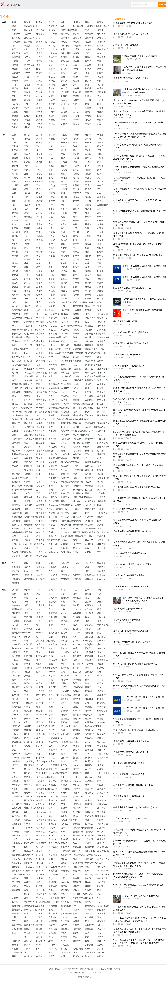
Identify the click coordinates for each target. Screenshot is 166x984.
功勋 (75, 474)
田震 (87, 185)
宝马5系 (64, 839)
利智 (63, 201)
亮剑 (51, 532)
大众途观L (102, 746)
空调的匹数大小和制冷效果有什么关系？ (132, 343)
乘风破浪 (40, 318)
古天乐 (15, 283)
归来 (87, 458)
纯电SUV (65, 679)
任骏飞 (88, 81)
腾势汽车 (89, 648)
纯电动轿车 (102, 711)
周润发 (100, 267)
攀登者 (88, 310)
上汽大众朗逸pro (19, 874)
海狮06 (76, 793)
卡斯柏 (27, 170)
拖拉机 (64, 937)
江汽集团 (89, 633)
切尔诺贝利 (54, 501)
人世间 (27, 474)
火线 (14, 501)
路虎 (99, 609)
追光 (14, 851)
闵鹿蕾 (100, 88)
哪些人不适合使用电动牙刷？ (126, 321)
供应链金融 (90, 575)
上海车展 (28, 941)
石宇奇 (100, 108)
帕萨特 (76, 722)
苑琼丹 (88, 279)
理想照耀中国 (30, 525)
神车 (14, 718)
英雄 (63, 489)
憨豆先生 (28, 497)
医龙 (75, 513)
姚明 (63, 77)
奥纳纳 (76, 53)
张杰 (26, 236)
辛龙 (26, 166)
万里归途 (65, 330)
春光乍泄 (65, 454)
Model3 (39, 633)
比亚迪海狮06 (55, 773)
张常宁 (27, 108)
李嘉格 (39, 162)
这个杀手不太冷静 (32, 330)
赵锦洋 (27, 84)
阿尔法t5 (101, 703)
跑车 (87, 683)
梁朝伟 (15, 271)
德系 (87, 933)
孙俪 (51, 220)
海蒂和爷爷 (41, 439)
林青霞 (88, 287)
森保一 (100, 53)
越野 (99, 925)
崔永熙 (52, 69)
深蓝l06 (64, 699)
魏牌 (26, 601)
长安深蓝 (77, 672)
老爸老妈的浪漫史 (81, 497)
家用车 (88, 937)
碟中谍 (64, 400)
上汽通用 (89, 672)
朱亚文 (64, 135)
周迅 (87, 220)
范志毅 (100, 61)
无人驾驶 (16, 882)
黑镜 (87, 493)
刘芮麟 (76, 135)
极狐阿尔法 (41, 800)
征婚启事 (89, 470)
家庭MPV (28, 870)
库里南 (100, 765)
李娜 (38, 104)
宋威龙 (15, 142)
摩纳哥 (100, 30)
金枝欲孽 (89, 544)
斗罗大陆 (53, 482)
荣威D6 (76, 839)
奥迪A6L (40, 765)
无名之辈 (53, 322)
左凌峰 (39, 197)
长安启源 (77, 629)
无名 (63, 341)
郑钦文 (52, 104)
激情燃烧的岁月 (104, 532)
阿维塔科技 (17, 609)
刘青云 (27, 283)
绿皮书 (27, 443)
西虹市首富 (90, 306)
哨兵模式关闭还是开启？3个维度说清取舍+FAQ (135, 664)
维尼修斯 (77, 45)
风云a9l (15, 715)
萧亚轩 (52, 298)
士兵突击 (65, 532)
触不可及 (101, 411)
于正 (99, 150)
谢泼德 (88, 65)
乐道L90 (89, 730)
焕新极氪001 (91, 863)
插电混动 (89, 898)
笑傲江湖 (40, 528)
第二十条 (65, 333)
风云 (51, 691)
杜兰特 (64, 65)
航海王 (15, 404)
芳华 (99, 306)
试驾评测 (53, 921)
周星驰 (39, 271)
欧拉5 (75, 707)
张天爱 (52, 236)
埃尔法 (15, 711)
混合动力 (89, 902)
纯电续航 (65, 882)
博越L (39, 754)
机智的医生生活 (19, 505)
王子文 (100, 232)
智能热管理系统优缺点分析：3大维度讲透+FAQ (135, 509)
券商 (51, 571)
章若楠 (64, 166)
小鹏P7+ (77, 820)
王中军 (39, 216)
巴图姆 (100, 73)
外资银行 (40, 579)
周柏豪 (27, 287)
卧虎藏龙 (40, 454)
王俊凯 (15, 154)
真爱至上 (101, 439)
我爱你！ (53, 345)
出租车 (100, 769)
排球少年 (65, 404)
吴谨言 (27, 205)
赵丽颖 (76, 220)
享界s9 (27, 691)
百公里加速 (54, 902)
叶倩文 (100, 271)
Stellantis (28, 648)
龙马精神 (77, 349)
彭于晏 (39, 294)
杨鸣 (38, 77)
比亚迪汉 (16, 832)
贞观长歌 (28, 556)
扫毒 (87, 322)
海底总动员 (102, 380)
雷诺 (75, 625)
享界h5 (15, 703)
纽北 (87, 921)
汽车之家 (101, 913)
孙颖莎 (64, 96)
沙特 (26, 952)
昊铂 (63, 672)
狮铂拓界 (101, 734)
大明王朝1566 (30, 544)
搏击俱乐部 (78, 415)
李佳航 (15, 244)
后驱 (26, 898)
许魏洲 (64, 248)
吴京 (26, 209)
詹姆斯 (39, 65)
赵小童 (15, 213)
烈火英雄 (65, 310)
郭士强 (64, 88)
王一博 (100, 142)
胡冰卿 (39, 255)
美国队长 (101, 376)
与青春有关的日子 (20, 552)
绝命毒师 (40, 486)
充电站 (15, 945)
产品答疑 (117, 969)
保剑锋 (64, 139)
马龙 (99, 96)
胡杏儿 (27, 279)
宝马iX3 (101, 796)
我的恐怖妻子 (42, 513)
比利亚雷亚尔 (91, 26)
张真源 (15, 158)
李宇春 (15, 220)
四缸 (26, 847)
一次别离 (53, 447)
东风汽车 (89, 625)
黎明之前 (101, 544)
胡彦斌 (27, 162)
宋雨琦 (76, 154)
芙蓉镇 (15, 466)
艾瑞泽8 (101, 812)
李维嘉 (88, 158)
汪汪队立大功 (18, 365)
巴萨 (38, 26)
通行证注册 (109, 969)
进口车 (15, 765)
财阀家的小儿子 (43, 509)
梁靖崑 (52, 96)
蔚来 (75, 594)
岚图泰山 (65, 683)
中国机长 (77, 310)
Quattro (15, 898)
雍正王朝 (65, 517)
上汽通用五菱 (42, 668)
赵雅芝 (64, 275)
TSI (99, 902)
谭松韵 (88, 174)
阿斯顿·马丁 (41, 656)
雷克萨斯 (53, 613)
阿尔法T (101, 699)
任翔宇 (52, 112)
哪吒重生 (89, 326)
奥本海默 (89, 396)
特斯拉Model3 (18, 855)
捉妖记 (27, 306)
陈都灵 (52, 166)
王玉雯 (64, 185)
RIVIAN (76, 644)
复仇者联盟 (41, 372)
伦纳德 (88, 69)
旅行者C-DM (91, 726)
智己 (38, 625)
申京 (63, 73)
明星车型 (101, 839)
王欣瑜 (100, 100)
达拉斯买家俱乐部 (81, 447)
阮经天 (15, 294)
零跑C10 (77, 781)
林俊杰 (76, 201)
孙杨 (14, 123)
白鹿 (99, 162)
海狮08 (64, 808)
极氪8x (64, 863)
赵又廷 (27, 294)
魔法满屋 (101, 361)
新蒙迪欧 (28, 730)
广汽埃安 (65, 629)
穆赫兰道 (89, 450)
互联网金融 (29, 579)
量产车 (52, 941)
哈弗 (63, 609)
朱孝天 (88, 291)
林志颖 (52, 287)
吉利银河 (77, 613)
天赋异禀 (101, 501)
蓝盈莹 (27, 185)
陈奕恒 (88, 197)
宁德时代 (40, 933)
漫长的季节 (54, 478)
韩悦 (26, 112)
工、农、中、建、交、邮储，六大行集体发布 (143, 697)
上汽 (99, 629)
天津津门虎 (41, 42)
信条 (99, 365)
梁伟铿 (88, 108)
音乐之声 (77, 423)
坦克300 (16, 699)
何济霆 (39, 112)
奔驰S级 (101, 640)
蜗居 (38, 536)
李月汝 (64, 81)
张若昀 (39, 158)
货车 (38, 707)
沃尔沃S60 (78, 796)
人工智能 (53, 431)
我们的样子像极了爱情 (22, 357)
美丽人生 (28, 408)
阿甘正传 (101, 404)
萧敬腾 (76, 209)
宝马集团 (16, 621)
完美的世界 (90, 439)
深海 (75, 341)
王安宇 (39, 135)
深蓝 (14, 617)
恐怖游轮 (101, 450)
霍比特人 (28, 384)
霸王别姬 (89, 404)
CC (25, 816)
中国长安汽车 (103, 625)
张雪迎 (76, 236)
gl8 (37, 948)
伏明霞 (52, 116)
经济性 (100, 945)
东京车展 (65, 921)
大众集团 (89, 945)
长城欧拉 (40, 609)
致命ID (88, 443)
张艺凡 (76, 170)
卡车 (14, 937)
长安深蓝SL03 (67, 851)
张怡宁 (52, 100)
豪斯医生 (28, 489)
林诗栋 (39, 96)
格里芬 (15, 77)
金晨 (14, 193)
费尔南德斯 (102, 49)
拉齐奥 (76, 34)
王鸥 (14, 267)
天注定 (88, 454)
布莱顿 (100, 22)
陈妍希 (88, 135)
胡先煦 (52, 185)
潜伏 (99, 521)
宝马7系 (52, 781)
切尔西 (52, 22)
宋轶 (51, 263)
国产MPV (28, 855)
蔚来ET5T (53, 777)
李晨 (14, 216)
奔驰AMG (101, 672)
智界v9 (88, 718)
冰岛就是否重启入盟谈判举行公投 (128, 774)
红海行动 (101, 302)
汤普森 (52, 73)
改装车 (76, 917)
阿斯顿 (64, 660)
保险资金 (40, 567)
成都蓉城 (101, 38)
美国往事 (101, 431)
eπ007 (27, 750)
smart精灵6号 (79, 863)
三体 (26, 478)
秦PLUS (77, 851)
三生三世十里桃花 (44, 540)
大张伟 (27, 224)
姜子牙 (52, 306)
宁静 (63, 154)
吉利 (38, 590)
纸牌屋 (52, 486)
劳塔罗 (100, 45)
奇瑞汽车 (28, 617)
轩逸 (99, 730)
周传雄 (76, 298)
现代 (87, 617)
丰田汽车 (77, 633)
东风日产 (53, 598)
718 (38, 750)
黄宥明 (100, 240)
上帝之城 (16, 443)
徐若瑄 (88, 294)
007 (50, 380)
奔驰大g (76, 824)
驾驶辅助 (77, 882)
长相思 (88, 474)
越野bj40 (65, 867)
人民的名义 (41, 552)
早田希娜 (101, 92)
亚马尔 (88, 45)
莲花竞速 (77, 847)
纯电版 (88, 886)
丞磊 (26, 174)
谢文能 (15, 65)
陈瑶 (38, 193)
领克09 (64, 859)
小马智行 (40, 676)
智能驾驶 (53, 882)
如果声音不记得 (104, 369)
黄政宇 (39, 61)
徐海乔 (52, 248)
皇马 (14, 26)
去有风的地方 (18, 478)
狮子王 (76, 372)
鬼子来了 (40, 427)
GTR (63, 835)
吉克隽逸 (65, 255)
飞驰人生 (53, 310)
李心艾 (39, 201)
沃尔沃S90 (102, 800)
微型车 (88, 785)
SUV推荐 (28, 839)
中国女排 (28, 326)
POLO (39, 945)
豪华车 (39, 683)
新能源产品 (66, 855)
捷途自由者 (54, 796)
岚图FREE (41, 843)
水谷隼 (76, 100)
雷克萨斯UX (42, 828)
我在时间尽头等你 (93, 365)
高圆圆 (88, 170)
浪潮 (51, 450)
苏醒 (75, 146)
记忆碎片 (77, 450)
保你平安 (101, 341)
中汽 (14, 640)
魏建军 (76, 605)
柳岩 (63, 259)
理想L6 (27, 734)
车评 (63, 909)
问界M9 (27, 683)
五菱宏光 (101, 789)
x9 (50, 812)
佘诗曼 (15, 279)
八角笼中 (89, 330)
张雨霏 (100, 120)
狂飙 (38, 474)
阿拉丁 (100, 388)
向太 (14, 139)
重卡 (26, 695)
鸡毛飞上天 (54, 552)
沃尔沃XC (28, 637)
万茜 (87, 232)
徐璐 (26, 267)
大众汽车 (28, 609)
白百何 (100, 228)
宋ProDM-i (90, 851)
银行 (38, 571)
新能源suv (41, 812)
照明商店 (16, 341)
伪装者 (27, 548)
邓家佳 (15, 255)
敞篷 (75, 859)
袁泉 (51, 267)
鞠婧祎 (52, 193)
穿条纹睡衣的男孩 (105, 423)
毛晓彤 (15, 263)
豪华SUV (101, 695)
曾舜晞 (39, 252)
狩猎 (14, 435)
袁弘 (26, 252)
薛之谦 (76, 189)
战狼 (26, 302)
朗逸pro (39, 730)
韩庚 (75, 240)
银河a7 (64, 754)
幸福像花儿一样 (31, 552)
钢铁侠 (76, 376)
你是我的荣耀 (67, 482)
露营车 (39, 925)
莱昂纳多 (65, 61)
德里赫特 (53, 53)
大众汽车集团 (42, 640)
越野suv (28, 793)
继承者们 (77, 505)
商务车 (64, 816)
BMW (51, 730)
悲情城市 (53, 466)
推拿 (99, 458)
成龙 (87, 267)
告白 (14, 447)
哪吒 (14, 672)
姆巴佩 (52, 45)
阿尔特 (52, 676)
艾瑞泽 (27, 676)
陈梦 (14, 100)
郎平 (99, 104)
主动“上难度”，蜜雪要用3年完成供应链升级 (142, 310)
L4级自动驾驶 (42, 902)
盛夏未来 (28, 361)
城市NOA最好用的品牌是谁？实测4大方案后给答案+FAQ (139, 211)
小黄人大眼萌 (91, 376)
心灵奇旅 (40, 369)
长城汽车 (65, 598)
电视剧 (100, 470)
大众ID (100, 633)
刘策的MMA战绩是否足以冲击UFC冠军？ (132, 564)
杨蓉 (38, 267)
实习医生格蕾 (18, 489)
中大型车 (77, 789)
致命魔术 (28, 423)
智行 (38, 882)
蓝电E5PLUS (42, 777)
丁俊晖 (64, 123)
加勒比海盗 (90, 380)
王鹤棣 (39, 146)
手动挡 (27, 824)
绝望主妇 (89, 497)
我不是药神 (78, 306)
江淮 (99, 621)
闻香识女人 (41, 419)
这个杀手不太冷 (19, 408)
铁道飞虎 (53, 318)
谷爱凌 (39, 127)
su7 (62, 750)
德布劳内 (101, 42)
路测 (99, 890)
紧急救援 (77, 369)
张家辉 (39, 283)
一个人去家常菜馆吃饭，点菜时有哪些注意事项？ (136, 807)
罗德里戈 (16, 53)
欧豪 (63, 244)
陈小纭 (27, 193)
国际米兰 (16, 34)
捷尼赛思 (101, 656)
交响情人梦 (102, 513)
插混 (51, 679)
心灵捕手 (77, 427)
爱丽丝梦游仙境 (19, 384)
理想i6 (88, 711)
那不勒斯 (65, 34)
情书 (14, 427)
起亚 (38, 613)
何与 (87, 146)
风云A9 (88, 691)
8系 (86, 808)
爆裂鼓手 (40, 443)
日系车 (27, 945)
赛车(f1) (27, 929)
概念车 (100, 683)
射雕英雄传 (78, 525)
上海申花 (89, 38)
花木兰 (15, 369)
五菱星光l (65, 847)
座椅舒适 (53, 913)
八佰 (63, 306)
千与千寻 (40, 408)
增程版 (64, 886)
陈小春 (76, 283)
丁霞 (63, 108)
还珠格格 (16, 521)
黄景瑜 (64, 224)
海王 (14, 380)
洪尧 (14, 205)
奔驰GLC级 (78, 773)
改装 (51, 909)
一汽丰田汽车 (91, 855)
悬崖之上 (77, 357)
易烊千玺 (101, 197)
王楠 (14, 96)
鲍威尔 (100, 65)
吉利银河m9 (29, 738)
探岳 (14, 750)
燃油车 (27, 679)
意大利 (64, 948)
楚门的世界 (102, 408)
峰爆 (99, 357)
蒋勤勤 (76, 255)
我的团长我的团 (80, 532)
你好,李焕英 (66, 302)
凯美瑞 (64, 765)
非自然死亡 (90, 509)
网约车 (27, 718)
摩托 (51, 937)
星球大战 (53, 372)
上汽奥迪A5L (55, 633)
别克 (14, 601)
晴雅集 (52, 369)
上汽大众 (77, 609)
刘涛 (38, 220)
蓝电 (38, 652)
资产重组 (16, 571)
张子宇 (27, 81)
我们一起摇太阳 (92, 333)
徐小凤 (39, 275)
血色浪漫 (101, 548)
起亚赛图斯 (54, 765)
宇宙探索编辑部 (19, 349)
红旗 (99, 605)
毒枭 (63, 501)
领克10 (27, 781)
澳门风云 (65, 314)
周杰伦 (15, 174)
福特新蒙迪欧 (42, 789)
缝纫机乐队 (102, 318)
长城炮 (100, 718)
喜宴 (26, 454)
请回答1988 (41, 556)
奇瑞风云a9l (102, 757)
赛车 (75, 913)
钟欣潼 (100, 283)
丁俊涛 (39, 123)
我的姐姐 (65, 357)
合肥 (87, 941)
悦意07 (100, 863)
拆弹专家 (53, 365)
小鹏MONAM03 (104, 804)
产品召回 (101, 894)
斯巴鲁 (15, 664)
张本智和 (65, 92)
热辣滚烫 (53, 333)
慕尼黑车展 (17, 925)
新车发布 (89, 929)
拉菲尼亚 (40, 49)
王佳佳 (100, 209)
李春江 (27, 92)
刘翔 (99, 123)
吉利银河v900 (42, 715)
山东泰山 (28, 42)
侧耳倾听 (53, 439)
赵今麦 (27, 142)
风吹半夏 (65, 478)
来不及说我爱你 (80, 536)
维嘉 (99, 174)
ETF (75, 567)
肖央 (26, 248)
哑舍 (51, 205)
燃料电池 (65, 890)
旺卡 (14, 400)
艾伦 (99, 236)
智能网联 (65, 902)
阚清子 (27, 259)
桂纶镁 (64, 294)
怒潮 (75, 337)
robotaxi (64, 832)
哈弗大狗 (101, 808)
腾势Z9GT (29, 843)
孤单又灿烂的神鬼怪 (58, 505)
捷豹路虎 (16, 761)
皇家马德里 (29, 26)
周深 (99, 177)
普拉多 (88, 746)
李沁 (26, 150)
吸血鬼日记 (78, 489)
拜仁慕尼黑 (29, 38)
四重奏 (76, 509)
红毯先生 (101, 333)
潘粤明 (27, 228)
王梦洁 (52, 108)
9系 (25, 722)
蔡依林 (64, 287)
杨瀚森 (27, 77)
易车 (26, 917)
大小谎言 (28, 493)
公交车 (15, 746)
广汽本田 (28, 644)
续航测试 (77, 929)
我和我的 (40, 306)
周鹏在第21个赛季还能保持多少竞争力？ (132, 741)
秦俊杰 (88, 244)
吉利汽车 (16, 605)
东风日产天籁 (103, 859)
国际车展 (101, 909)
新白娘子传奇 (91, 528)
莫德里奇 (101, 57)
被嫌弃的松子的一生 (45, 423)
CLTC (27, 894)
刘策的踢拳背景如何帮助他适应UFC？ (131, 553)
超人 (51, 376)
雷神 (87, 388)
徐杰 (87, 84)
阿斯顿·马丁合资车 (45, 941)
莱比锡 (52, 30)
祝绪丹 (100, 185)
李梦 (99, 81)
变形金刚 (28, 380)
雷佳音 (88, 224)
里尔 (87, 30)
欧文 (38, 69)
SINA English (99, 969)
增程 (63, 898)
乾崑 (75, 952)
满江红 (76, 330)
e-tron (87, 796)
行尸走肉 (89, 489)
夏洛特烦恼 (102, 314)
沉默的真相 (17, 525)
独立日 (88, 384)
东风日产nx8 (66, 820)
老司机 (39, 913)
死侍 (38, 396)
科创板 (52, 563)
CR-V (87, 742)
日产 (99, 594)
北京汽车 (65, 648)
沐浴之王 (53, 326)
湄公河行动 (41, 314)
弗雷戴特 (16, 73)
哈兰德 (88, 42)
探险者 (76, 746)
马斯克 (15, 878)
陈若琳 (76, 116)
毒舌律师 (65, 345)
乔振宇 (76, 244)
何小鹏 (39, 878)
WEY (38, 664)
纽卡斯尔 (77, 22)
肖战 (63, 146)
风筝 (51, 548)
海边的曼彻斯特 (104, 447)
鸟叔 (38, 150)
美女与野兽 (41, 376)
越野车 (64, 687)
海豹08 (88, 800)
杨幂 (51, 170)
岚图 (26, 652)
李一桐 (27, 201)
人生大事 (53, 330)
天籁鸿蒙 (89, 828)
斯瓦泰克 (16, 104)
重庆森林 (40, 435)
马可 (38, 244)
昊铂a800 (53, 945)
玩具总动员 (78, 380)
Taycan (64, 874)
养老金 (27, 567)
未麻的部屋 (66, 439)
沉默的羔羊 (17, 439)
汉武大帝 (89, 517)
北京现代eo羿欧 (19, 742)
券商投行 (65, 579)
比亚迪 (15, 590)
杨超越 (39, 177)
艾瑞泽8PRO (54, 874)
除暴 (63, 365)
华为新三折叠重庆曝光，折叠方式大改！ (132, 78)
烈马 (38, 637)
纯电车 (64, 715)
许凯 (75, 228)
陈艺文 (100, 116)
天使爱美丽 (90, 423)
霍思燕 (52, 255)
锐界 (63, 777)
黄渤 (63, 216)
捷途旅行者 (54, 695)
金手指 (27, 337)
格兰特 (100, 69)
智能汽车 (101, 882)
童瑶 (87, 263)
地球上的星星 (42, 450)
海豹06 (64, 773)
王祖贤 (39, 287)
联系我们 (75, 969)
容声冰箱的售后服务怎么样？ (126, 354)
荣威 (87, 621)
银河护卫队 (41, 400)
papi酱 (76, 158)
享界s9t (52, 722)
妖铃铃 (76, 318)
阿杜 (26, 298)
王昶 (75, 108)
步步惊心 (89, 536)
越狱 (38, 489)
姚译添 (27, 158)
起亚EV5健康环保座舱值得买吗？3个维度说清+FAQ (137, 200)
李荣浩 (27, 244)
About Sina (60, 969)
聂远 (51, 244)
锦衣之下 (89, 540)
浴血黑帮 (53, 493)
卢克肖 (39, 57)
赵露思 (88, 236)
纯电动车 (40, 734)
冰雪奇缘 (101, 372)
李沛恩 (52, 181)
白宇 (14, 240)
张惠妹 (76, 287)
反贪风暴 (77, 361)
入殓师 (15, 431)
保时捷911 (65, 640)
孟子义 (100, 139)
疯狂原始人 (29, 369)
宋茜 (38, 205)
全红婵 (27, 116)
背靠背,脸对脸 (91, 462)
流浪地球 (40, 302)
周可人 (64, 181)
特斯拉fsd (89, 715)
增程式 (76, 890)
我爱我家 (28, 532)
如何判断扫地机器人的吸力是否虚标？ (131, 332)
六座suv (64, 824)
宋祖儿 (64, 263)
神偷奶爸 (101, 384)
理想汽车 (53, 601)
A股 (13, 563)
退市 (26, 571)
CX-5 (14, 777)
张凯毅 (100, 154)
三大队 (88, 337)
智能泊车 (16, 902)
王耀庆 (100, 158)
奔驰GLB (16, 637)
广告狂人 (101, 497)
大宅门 (100, 552)
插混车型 (53, 870)
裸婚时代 (53, 536)
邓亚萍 (27, 100)
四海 (26, 353)
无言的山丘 (78, 466)
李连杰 (52, 201)
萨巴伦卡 (65, 104)
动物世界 (16, 322)
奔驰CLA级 (41, 867)
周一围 (76, 252)
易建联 (52, 77)
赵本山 (52, 213)
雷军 (26, 878)
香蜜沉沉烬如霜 (56, 540)
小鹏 (63, 594)
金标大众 (16, 867)
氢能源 (100, 820)
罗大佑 (100, 287)
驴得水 (76, 462)
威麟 (51, 952)
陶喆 (38, 209)
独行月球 (40, 330)
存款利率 (16, 575)
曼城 (14, 22)
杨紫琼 (64, 279)
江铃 (99, 652)
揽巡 (75, 726)
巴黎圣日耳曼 (67, 30)
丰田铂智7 (41, 874)
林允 (51, 259)
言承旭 (76, 291)
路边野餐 (53, 462)
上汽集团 (16, 644)
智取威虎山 (54, 314)
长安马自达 (78, 664)
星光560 (77, 941)
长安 (51, 594)
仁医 (87, 513)
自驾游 (76, 921)
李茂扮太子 (90, 361)
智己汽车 (16, 816)
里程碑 (100, 937)
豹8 (74, 637)
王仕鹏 (39, 84)
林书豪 (64, 69)
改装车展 (101, 921)
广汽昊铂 (89, 644)
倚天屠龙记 (29, 528)
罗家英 (100, 279)
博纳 (51, 859)
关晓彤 (15, 177)
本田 (26, 605)
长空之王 (28, 345)
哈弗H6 (15, 695)
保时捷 (88, 594)
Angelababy (102, 205)
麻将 (38, 470)
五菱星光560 (30, 808)
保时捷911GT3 (104, 867)
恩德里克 (53, 57)
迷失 (51, 489)
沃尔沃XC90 (42, 769)
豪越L (51, 711)
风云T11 (52, 687)
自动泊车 (40, 890)
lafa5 (63, 941)
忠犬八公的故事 (80, 408)
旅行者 (76, 691)
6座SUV (40, 804)
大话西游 (65, 411)
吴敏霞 (64, 116)
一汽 (38, 621)
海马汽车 (65, 676)
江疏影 (52, 232)
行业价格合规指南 (81, 894)
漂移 (26, 890)
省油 (26, 913)
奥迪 (38, 594)
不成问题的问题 (68, 462)
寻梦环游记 (29, 388)
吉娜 (14, 209)
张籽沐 (52, 197)
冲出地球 (101, 353)
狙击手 (39, 353)
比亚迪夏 (65, 734)
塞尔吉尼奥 (29, 65)
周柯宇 (39, 139)
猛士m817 (65, 726)
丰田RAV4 (29, 828)
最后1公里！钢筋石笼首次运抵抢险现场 (140, 896)
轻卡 (63, 828)
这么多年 (40, 345)
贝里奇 (76, 61)
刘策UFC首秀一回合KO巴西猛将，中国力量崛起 (135, 730)
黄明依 (64, 84)
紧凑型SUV (102, 793)
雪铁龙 (52, 640)
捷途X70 (101, 816)
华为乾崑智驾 (79, 898)
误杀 (99, 310)
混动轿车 (89, 781)
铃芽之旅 (89, 400)
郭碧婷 (27, 139)
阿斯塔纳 (77, 656)
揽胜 (51, 707)
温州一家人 (66, 552)
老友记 (100, 482)
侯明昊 (76, 174)
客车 (26, 937)
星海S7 (76, 816)
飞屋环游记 (54, 384)
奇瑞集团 (89, 656)
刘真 (38, 166)
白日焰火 (16, 462)
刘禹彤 (39, 81)
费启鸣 (88, 189)
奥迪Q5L (77, 750)
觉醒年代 (65, 474)
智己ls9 (88, 707)
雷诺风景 (53, 820)
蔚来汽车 (53, 769)
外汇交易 (101, 579)
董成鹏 (39, 240)
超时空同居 (29, 322)
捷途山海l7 (29, 800)
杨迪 (75, 150)
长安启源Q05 (30, 761)
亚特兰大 (53, 34)
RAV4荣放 (41, 695)
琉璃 (75, 540)
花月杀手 (101, 396)
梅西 (14, 49)
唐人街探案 (90, 302)
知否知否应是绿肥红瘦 (71, 521)
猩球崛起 (28, 392)
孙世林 (88, 57)
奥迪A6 (27, 820)
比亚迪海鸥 (41, 835)
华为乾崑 (53, 933)
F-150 (39, 746)
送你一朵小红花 (68, 326)
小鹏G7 (76, 800)
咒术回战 (28, 404)
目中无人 (65, 337)
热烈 (14, 345)
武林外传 (89, 521)
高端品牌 (89, 859)
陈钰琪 (100, 252)
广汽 (38, 598)
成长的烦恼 (41, 497)
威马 (51, 816)
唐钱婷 (27, 123)
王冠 (38, 493)
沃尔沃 (100, 601)
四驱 (14, 894)
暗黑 (99, 505)
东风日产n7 (41, 726)
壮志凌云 (65, 396)
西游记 (100, 517)
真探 (14, 493)
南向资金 (101, 563)
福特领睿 (77, 870)
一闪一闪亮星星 (56, 337)
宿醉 (38, 384)
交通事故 (53, 917)
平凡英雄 (101, 349)
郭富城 (64, 271)
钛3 (13, 800)
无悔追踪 (65, 548)
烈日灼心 (28, 462)
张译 (87, 228)
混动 (38, 679)
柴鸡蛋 (64, 177)
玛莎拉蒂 (77, 598)
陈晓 (14, 224)
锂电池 (39, 898)
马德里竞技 (78, 26)
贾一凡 (76, 112)
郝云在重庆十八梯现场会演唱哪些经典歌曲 (133, 785)
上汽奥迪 (89, 839)
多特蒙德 (89, 34)
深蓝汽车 (53, 648)
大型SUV (16, 722)
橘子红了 (77, 544)
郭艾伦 (39, 92)
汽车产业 (89, 909)
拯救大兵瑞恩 (79, 431)
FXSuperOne (91, 835)
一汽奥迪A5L (55, 644)
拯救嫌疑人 (78, 345)
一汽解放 (65, 652)
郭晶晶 (15, 116)
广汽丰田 (40, 605)
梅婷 (51, 162)
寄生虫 (52, 443)
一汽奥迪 (16, 820)
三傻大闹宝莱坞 (31, 411)
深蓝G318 (89, 847)
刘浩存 (76, 205)
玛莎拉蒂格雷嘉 (43, 793)
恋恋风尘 (65, 466)
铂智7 (87, 703)
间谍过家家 (54, 404)
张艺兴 (64, 170)
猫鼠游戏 (28, 447)
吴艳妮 (76, 123)
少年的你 (16, 314)
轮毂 (99, 761)
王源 (26, 146)
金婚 (14, 536)
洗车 (99, 917)
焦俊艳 (100, 255)
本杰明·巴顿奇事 (92, 427)
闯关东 (76, 552)
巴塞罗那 (53, 26)
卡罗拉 (64, 722)
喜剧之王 (16, 423)
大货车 (15, 660)
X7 (37, 952)
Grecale (88, 777)
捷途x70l (28, 863)
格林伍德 (16, 57)
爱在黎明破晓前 (80, 435)
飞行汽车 (53, 894)
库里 (75, 65)
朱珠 (75, 142)
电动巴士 (40, 859)
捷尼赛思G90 (91, 793)
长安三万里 (17, 333)
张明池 (52, 84)
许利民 (76, 88)
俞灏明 (100, 248)
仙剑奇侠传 (66, 525)
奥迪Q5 (39, 863)
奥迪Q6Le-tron (104, 851)
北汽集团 (65, 621)
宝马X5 (64, 633)
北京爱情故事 (67, 536)
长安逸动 (65, 870)
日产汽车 (28, 656)
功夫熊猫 (40, 388)
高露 (26, 255)
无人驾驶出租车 (43, 820)
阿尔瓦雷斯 (66, 53)
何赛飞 (39, 154)
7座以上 (76, 738)
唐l (13, 828)
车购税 (15, 789)
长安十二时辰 (103, 540)
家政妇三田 (54, 513)
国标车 (100, 886)
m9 (62, 738)
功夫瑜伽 (28, 318)
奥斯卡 (88, 61)
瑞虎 (26, 640)
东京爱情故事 (55, 509)
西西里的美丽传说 (69, 431)
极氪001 (101, 722)
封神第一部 (29, 333)
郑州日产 (89, 832)
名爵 (87, 668)
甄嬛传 (27, 521)
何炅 (63, 174)
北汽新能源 (90, 652)
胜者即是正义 (18, 544)
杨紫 (26, 189)
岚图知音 (28, 777)
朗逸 (26, 699)
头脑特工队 (17, 388)
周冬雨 (76, 177)
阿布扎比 (77, 933)
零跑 (51, 621)
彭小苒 (64, 197)
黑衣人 (52, 396)
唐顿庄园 (65, 493)
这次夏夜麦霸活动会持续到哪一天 (128, 796)
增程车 (76, 886)
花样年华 (53, 454)
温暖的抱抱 (66, 369)
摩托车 (39, 937)
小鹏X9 (39, 687)
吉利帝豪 (28, 629)
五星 (14, 921)
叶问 (14, 326)
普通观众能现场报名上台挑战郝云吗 (130, 818)
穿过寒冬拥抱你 (68, 361)
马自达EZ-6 (17, 863)
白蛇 (26, 314)
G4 (25, 812)
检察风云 (89, 345)
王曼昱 (76, 96)
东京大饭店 (17, 517)
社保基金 (16, 567)
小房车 (27, 874)
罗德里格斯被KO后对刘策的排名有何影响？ (133, 531)
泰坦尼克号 (29, 372)
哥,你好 (15, 353)
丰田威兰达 (29, 867)
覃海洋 (27, 120)
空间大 (27, 886)
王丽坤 (100, 263)
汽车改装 (89, 917)
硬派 (87, 820)
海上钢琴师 (17, 411)
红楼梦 (52, 528)
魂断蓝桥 (77, 439)
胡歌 (51, 216)
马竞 (63, 26)
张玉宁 (27, 53)
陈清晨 (64, 112)
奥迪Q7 (76, 808)
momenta (53, 672)
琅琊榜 (39, 521)
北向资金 (89, 563)
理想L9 (39, 742)
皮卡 (99, 687)
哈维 (87, 53)
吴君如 (76, 279)
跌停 (87, 567)
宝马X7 (64, 843)
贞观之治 (40, 544)
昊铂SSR (53, 800)
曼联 (87, 22)
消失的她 (101, 330)
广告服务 (68, 969)
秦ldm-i (39, 816)
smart (63, 613)
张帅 (26, 104)
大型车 (64, 956)
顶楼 (26, 509)
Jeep (75, 843)
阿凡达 (15, 372)
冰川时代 (65, 388)
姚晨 (63, 205)
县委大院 (16, 482)
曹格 (14, 201)
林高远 (64, 100)
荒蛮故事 (16, 450)
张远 (51, 158)
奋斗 (26, 536)
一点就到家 (41, 326)
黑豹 (14, 376)
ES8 (51, 746)
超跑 (87, 913)
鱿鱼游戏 (65, 486)
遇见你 (27, 357)
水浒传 (76, 528)
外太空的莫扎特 (92, 353)
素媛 (87, 419)
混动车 (76, 769)
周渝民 (64, 291)
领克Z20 (89, 789)
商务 (75, 937)
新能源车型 (29, 765)
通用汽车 (16, 652)
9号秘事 (101, 493)
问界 (38, 601)
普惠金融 (77, 575)
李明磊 (39, 181)
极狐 (99, 613)
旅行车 (100, 691)
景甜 (63, 232)
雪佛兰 (52, 656)
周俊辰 (76, 77)
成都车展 (16, 941)
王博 (14, 92)
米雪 (75, 275)
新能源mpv (78, 757)
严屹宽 (76, 248)
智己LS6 (101, 742)
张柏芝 (88, 139)
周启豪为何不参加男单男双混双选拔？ (131, 34)
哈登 (51, 65)
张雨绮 (64, 236)
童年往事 (40, 466)
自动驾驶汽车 (67, 742)
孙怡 (75, 263)
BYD (51, 664)
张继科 (39, 100)
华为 (51, 590)
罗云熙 (39, 189)
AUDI (63, 644)
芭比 (75, 396)
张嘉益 (52, 252)
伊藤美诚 (89, 92)
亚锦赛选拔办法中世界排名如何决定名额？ (133, 23)
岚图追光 (77, 679)
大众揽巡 (53, 855)
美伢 (51, 189)
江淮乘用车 (102, 660)
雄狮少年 (101, 326)
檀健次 (88, 142)
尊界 (75, 601)
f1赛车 (15, 839)
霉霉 (14, 181)
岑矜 (99, 193)
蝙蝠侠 (64, 380)
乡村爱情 (40, 525)
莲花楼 (100, 474)
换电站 (52, 890)
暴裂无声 (28, 458)
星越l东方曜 (102, 847)
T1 (62, 707)
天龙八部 (89, 525)
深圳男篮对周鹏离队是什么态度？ (128, 763)
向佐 (51, 154)
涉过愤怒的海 (103, 337)
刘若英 (76, 294)
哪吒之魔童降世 (80, 302)
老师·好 (76, 322)
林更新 (100, 201)
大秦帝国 (53, 544)
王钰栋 (15, 61)
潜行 (38, 337)
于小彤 (88, 150)
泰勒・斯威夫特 (31, 181)
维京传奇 (77, 501)
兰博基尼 (77, 617)
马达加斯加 (54, 388)
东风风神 (53, 660)
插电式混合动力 (31, 906)
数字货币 (53, 575)
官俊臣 (88, 154)
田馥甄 (52, 291)
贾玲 (99, 189)
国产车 (39, 886)
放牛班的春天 (55, 411)
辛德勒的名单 (55, 408)
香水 (38, 447)
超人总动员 (66, 376)
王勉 (38, 185)
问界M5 (76, 812)
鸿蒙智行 (101, 929)
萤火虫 (52, 761)
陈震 (63, 878)
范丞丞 (64, 189)
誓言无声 (77, 548)
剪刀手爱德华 (67, 423)
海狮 (38, 699)
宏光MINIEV (42, 773)
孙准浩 (76, 57)
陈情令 (64, 540)
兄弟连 (27, 501)
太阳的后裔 (90, 505)
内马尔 (88, 49)
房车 (87, 679)
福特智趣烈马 (91, 750)
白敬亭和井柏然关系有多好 (125, 45)
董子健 (39, 224)
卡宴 (51, 625)
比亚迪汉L (41, 785)
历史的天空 (90, 532)
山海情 (52, 474)
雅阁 (63, 730)
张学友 (52, 271)
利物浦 (27, 22)
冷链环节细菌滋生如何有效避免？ (128, 365)
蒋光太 (39, 53)
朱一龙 (100, 216)
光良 (14, 298)
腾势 (63, 605)
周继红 (88, 116)
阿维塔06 (16, 754)
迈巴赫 (15, 625)
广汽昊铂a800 (91, 816)
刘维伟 (88, 88)
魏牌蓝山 (89, 765)
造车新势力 (54, 898)
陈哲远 (76, 185)
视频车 (15, 793)
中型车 (39, 956)
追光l (51, 808)
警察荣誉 (89, 478)
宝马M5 (39, 847)
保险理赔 (77, 579)
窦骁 (51, 224)
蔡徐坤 (15, 166)
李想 (51, 878)
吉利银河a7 (102, 870)
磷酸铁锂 (16, 890)
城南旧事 (28, 466)
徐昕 (14, 84)
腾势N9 (39, 722)
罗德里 (52, 42)
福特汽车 (16, 629)
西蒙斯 (15, 69)
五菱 (63, 601)
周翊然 (52, 139)
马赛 (75, 30)
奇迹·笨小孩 (17, 330)
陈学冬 (27, 240)
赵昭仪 (27, 213)
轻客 (99, 781)
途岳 (99, 855)
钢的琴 (64, 458)
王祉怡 (15, 112)
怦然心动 (40, 415)
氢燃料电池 (29, 902)
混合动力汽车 (79, 855)
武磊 (51, 61)
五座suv (28, 804)
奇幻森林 (16, 392)
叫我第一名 (29, 450)
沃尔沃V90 (78, 687)
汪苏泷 (76, 181)
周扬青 (88, 177)
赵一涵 (39, 213)
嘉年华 (39, 458)
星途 (51, 605)
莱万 (38, 45)
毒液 (75, 392)
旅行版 (52, 703)
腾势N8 (76, 699)
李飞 (51, 177)
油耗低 (15, 948)
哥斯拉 (88, 392)
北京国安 (16, 42)
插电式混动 (90, 906)
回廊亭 (100, 345)
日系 (99, 933)
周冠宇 (88, 123)
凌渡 (87, 867)
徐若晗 (39, 174)
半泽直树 (101, 509)
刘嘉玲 (27, 154)
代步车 (88, 769)
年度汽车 (89, 738)
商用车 (88, 687)
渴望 (99, 528)
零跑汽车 (89, 629)
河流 (99, 466)
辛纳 (75, 104)
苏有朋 (64, 209)
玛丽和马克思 (30, 431)
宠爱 (75, 365)
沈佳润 (88, 181)
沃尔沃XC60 (78, 640)
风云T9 (52, 718)
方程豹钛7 (102, 707)
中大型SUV (66, 695)
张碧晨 (64, 267)
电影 (14, 302)
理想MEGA (41, 796)
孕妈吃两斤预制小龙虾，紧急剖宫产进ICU (132, 642)
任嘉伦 (39, 228)
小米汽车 (28, 687)
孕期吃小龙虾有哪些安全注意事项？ (130, 620)
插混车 (27, 789)
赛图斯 (100, 738)
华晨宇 (15, 170)
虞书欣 (27, 135)
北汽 (99, 598)
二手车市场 (17, 796)
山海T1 (39, 855)
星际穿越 (89, 408)
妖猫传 (64, 318)
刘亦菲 (52, 135)
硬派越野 (16, 913)
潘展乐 (39, 120)
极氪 (26, 598)
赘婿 (38, 482)
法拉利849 (17, 843)
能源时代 (53, 948)
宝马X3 (52, 804)
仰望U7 (64, 800)
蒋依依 (88, 255)
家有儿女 (40, 532)
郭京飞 (88, 209)
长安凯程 (53, 668)
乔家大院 (16, 556)
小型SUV (16, 785)
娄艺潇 (76, 259)
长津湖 (52, 302)
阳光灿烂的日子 (92, 431)
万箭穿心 (77, 458)
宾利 (26, 625)
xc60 (75, 874)
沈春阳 (100, 181)
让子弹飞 (101, 454)
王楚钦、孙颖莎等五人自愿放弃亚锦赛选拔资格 (144, 266)
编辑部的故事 (18, 532)
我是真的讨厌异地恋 (70, 353)
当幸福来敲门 (18, 415)
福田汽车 (16, 656)
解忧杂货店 (90, 318)
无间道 (52, 415)
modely (76, 765)
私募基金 (65, 567)
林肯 (38, 644)
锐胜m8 (64, 757)
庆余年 (27, 482)
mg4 (75, 754)
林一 (14, 197)
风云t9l (64, 793)
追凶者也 (40, 462)
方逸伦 (15, 668)
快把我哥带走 (42, 322)
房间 (87, 447)
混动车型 (89, 804)
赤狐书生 (89, 369)
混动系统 (77, 902)
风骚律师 (16, 509)
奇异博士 (53, 400)
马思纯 (100, 259)
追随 (63, 450)
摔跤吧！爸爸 (55, 419)
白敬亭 (100, 220)
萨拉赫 (76, 42)
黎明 (75, 271)
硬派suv (101, 750)
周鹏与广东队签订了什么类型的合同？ (131, 752)
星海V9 (64, 785)
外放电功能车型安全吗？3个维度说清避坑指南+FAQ (137, 487)
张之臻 (88, 100)
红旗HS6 (40, 617)
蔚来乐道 (101, 835)
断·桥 (51, 357)
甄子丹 (39, 279)
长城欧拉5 (53, 742)
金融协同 (40, 575)
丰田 (75, 590)
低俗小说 (65, 427)
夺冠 (38, 365)
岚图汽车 (89, 605)
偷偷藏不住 (78, 482)
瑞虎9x (15, 781)
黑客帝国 (40, 431)
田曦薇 (76, 197)
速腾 (99, 726)
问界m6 (39, 870)
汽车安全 (65, 894)
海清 (26, 232)
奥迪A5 (88, 757)
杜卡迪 (76, 668)
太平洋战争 (41, 501)
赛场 (63, 761)
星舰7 (87, 870)
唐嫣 (63, 220)
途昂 (75, 761)
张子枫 (15, 236)
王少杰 (52, 81)
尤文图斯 (40, 34)
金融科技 (65, 575)
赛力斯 (88, 601)
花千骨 (15, 540)
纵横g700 (53, 754)
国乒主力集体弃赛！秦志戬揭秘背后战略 (132, 288)
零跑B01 (16, 859)
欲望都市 (65, 497)
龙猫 (26, 415)
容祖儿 (15, 287)
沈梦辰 (15, 185)
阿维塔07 (40, 757)
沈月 (51, 146)
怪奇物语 (77, 486)
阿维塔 (64, 637)
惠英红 (52, 279)
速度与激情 (90, 372)
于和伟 (15, 252)
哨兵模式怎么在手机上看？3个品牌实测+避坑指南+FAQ (139, 686)
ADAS (76, 906)
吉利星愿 (40, 781)
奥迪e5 (76, 703)
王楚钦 (27, 96)
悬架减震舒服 (67, 913)
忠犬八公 (40, 349)
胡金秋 (100, 77)
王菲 (26, 275)
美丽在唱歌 (78, 470)
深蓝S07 (16, 726)
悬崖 (14, 548)
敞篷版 (64, 796)
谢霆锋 (76, 139)
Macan (27, 769)
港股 (26, 563)
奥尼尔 (76, 69)
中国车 (27, 660)
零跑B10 (52, 839)
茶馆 (99, 462)
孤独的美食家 (30, 517)
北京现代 (89, 613)
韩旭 (75, 84)
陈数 (87, 252)
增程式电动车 (79, 867)
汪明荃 (52, 275)
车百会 (39, 917)
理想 (51, 609)
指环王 (39, 380)
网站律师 (90, 969)
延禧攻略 (77, 521)
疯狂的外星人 (42, 310)
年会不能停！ (18, 337)
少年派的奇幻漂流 (69, 419)
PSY (51, 150)
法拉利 (88, 598)
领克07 (52, 828)
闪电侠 (27, 400)
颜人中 (100, 170)
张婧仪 (15, 150)
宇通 (75, 648)
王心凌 (88, 201)
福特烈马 (89, 761)
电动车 (27, 882)
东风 (14, 598)
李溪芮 (39, 259)
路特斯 (27, 664)
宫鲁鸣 (52, 88)
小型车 (39, 824)
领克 (26, 613)
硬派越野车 (54, 789)
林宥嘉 (27, 291)
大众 (14, 594)
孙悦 (38, 170)
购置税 (27, 933)
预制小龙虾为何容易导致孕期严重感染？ (132, 631)
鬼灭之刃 (40, 404)
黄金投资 (16, 582)
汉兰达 (52, 757)
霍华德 (27, 73)
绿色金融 (16, 579)
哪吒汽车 (28, 668)
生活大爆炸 (29, 486)
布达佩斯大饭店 (31, 439)
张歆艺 (76, 267)
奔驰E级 (28, 796)
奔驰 (99, 590)
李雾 (87, 193)
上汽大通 (89, 637)
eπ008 (100, 785)
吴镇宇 (52, 283)
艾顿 (87, 73)
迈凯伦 (76, 621)
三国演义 (65, 528)
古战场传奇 (90, 501)
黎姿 (99, 275)
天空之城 (89, 415)
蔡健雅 (64, 298)
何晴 (87, 166)
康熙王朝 (77, 517)
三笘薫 (27, 45)
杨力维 (100, 84)
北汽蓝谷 (101, 637)
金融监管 (101, 571)
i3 (49, 851)
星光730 (16, 812)
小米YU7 (65, 691)
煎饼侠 (76, 314)
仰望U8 (27, 726)
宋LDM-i (89, 812)
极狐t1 (27, 746)
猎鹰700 (77, 730)
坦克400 (77, 718)
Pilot (87, 754)
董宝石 (52, 209)
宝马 (26, 594)
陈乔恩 (100, 298)
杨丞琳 (39, 291)
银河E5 (39, 839)
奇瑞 (63, 590)
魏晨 (14, 248)
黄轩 (75, 224)
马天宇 (100, 224)
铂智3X (64, 746)
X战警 (75, 388)
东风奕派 (89, 640)
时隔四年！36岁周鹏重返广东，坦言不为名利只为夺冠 (138, 885)
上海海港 (77, 38)
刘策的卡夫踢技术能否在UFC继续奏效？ (132, 586)
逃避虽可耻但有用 (20, 513)
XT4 (75, 777)
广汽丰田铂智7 (19, 757)
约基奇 (27, 69)
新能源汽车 (102, 878)
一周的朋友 (78, 353)
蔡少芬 (88, 275)
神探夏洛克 (78, 493)
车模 (14, 917)
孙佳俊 (52, 120)
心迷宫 (15, 458)
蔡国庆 (15, 162)
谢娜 (14, 189)
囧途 (87, 314)
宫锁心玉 (101, 536)
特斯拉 (27, 590)
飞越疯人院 (17, 419)
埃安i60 (76, 695)
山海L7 (76, 742)
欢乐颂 (52, 525)
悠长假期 (65, 509)
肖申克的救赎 (79, 404)
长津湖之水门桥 (92, 349)
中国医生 (89, 357)
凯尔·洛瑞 (16, 648)
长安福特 (65, 668)
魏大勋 (64, 150)
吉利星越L (16, 808)
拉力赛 (39, 921)
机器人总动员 (42, 411)
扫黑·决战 (16, 361)
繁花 (38, 478)
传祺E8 (64, 812)
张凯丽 (64, 213)
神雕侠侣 (16, 528)
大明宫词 (65, 544)
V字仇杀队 (29, 419)
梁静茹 (100, 294)
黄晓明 (88, 216)
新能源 (88, 878)
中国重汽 (53, 652)
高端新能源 (78, 948)
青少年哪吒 (29, 470)
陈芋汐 (39, 116)
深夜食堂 (40, 517)
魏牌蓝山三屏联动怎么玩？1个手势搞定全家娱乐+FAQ (138, 255)
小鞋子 (64, 443)
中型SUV (28, 703)
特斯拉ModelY (18, 633)
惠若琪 (15, 108)
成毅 (51, 142)
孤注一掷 (40, 333)
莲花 (63, 664)
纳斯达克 (65, 563)
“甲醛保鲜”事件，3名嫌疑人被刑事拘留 (140, 56)
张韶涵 (39, 142)
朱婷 (87, 104)
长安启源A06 (55, 738)
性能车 (52, 726)
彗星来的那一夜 (19, 454)
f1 (74, 945)
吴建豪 (100, 291)
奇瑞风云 (28, 785)
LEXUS (100, 668)
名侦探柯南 (54, 341)
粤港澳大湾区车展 (32, 925)
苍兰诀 (88, 482)
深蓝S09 (77, 804)
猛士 (51, 637)
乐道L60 (28, 742)
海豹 (75, 660)
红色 (38, 548)
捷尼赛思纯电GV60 (82, 828)
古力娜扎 (16, 232)
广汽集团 (28, 621)
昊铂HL (39, 851)
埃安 (63, 625)
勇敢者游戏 (41, 392)
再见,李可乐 (29, 341)
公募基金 (53, 567)
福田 (63, 656)
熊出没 (76, 333)
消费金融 (101, 575)
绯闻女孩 (53, 497)
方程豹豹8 (53, 847)
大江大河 (16, 474)
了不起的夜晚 (55, 349)
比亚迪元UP (54, 867)
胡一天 (88, 240)
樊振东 (88, 96)
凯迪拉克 (16, 613)
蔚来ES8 (53, 750)
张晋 (63, 252)
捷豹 (99, 644)
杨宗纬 (88, 298)
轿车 (14, 679)
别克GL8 (40, 691)
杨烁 (87, 248)
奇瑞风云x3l (29, 835)
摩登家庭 (101, 486)
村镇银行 (53, 579)
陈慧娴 (88, 271)
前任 (26, 310)
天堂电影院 (29, 427)
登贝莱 (64, 57)
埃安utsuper (41, 761)
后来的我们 (17, 310)
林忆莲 (15, 275)
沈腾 (75, 162)
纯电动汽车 (17, 804)
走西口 (88, 552)
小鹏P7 (100, 715)
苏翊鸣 (27, 127)
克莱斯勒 (101, 648)
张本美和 (77, 92)
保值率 (76, 909)
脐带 (26, 349)
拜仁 (14, 30)
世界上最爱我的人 (44, 357)
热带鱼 (64, 470)
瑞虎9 (39, 738)
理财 (87, 571)
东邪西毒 (77, 454)
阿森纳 (39, 22)
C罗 (26, 49)
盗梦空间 (65, 408)
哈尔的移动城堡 (80, 419)
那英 (87, 213)
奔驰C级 (52, 785)
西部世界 (101, 489)
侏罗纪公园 (66, 372)
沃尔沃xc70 (54, 734)
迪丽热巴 (65, 142)
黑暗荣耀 (40, 505)
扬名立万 (53, 361)
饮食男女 (65, 435)
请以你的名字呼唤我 (33, 435)
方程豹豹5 (16, 824)
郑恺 (99, 213)
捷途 (38, 660)
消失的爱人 (102, 443)
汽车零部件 (41, 894)
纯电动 (88, 882)
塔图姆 (39, 73)
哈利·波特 (28, 376)
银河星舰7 (65, 718)
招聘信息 (83, 969)
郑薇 (26, 88)
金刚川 (27, 365)
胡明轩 (76, 81)
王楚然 (88, 162)
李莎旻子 (77, 193)
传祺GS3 (89, 824)
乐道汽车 (40, 648)
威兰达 (100, 679)
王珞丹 (27, 197)
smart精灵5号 (91, 874)
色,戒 (99, 435)
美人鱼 (15, 306)
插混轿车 (16, 738)
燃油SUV (28, 715)
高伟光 (64, 240)
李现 (63, 158)
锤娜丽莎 (28, 216)
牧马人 (100, 832)
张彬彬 (39, 236)
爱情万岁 (89, 466)
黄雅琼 (100, 112)
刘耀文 (88, 205)
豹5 (38, 718)
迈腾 (51, 715)
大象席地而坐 (55, 458)
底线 (75, 478)
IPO (38, 563)
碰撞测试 (89, 890)
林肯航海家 (66, 789)
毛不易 (15, 228)
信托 (75, 571)
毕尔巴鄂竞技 (103, 26)
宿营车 (52, 863)
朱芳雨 (15, 81)
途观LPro (16, 835)
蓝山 (87, 695)
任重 (99, 244)
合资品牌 (53, 886)
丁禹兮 (76, 166)
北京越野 (28, 711)
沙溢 (51, 228)
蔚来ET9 (101, 828)
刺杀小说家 (78, 326)
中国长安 (101, 617)
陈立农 (15, 291)
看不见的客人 (79, 443)
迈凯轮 (100, 664)
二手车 (52, 683)
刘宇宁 (27, 177)
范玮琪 (39, 298)
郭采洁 (52, 294)
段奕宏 (52, 240)
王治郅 (15, 88)
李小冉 (76, 232)
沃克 (75, 73)
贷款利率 (28, 575)
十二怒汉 (101, 419)
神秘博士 (16, 497)
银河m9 (27, 832)
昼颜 (26, 513)
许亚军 (100, 166)
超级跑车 (40, 808)
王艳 (14, 135)
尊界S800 (77, 683)
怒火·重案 (40, 361)
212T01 (52, 793)
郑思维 (88, 112)
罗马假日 (65, 415)
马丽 (87, 259)
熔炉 (75, 411)
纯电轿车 (65, 769)
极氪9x (39, 703)
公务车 (88, 843)
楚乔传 (27, 540)
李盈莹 (39, 108)
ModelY (27, 633)
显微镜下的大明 (104, 478)
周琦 (87, 77)
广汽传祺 (89, 609)
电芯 (99, 898)
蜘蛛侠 (76, 384)
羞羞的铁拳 (17, 318)
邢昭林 (39, 248)
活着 (87, 435)
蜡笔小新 (40, 341)
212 (38, 629)
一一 (51, 435)
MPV (99, 676)
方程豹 (64, 617)
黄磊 (75, 216)
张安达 (52, 123)
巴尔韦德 (53, 49)
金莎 (14, 259)
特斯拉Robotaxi (19, 870)
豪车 (14, 933)
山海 (38, 672)
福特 (87, 590)
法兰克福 (40, 30)
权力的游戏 (17, 486)
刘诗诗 (27, 220)
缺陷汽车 (89, 894)
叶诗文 (88, 120)
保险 (63, 571)
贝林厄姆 (65, 45)
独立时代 (53, 470)
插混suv (15, 734)
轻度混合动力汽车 (20, 906)
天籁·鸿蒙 (53, 832)
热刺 (63, 22)
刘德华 (27, 271)
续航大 (15, 886)
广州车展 (40, 909)
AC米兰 (27, 34)
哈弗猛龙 (53, 824)
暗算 (87, 548)
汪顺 (63, 120)
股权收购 (101, 567)
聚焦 (63, 447)
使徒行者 (101, 322)
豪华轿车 (16, 687)
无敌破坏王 (54, 392)
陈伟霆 (100, 146)
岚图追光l (89, 722)
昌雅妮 (15, 120)
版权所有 (88, 977)
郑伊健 (64, 283)
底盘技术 (40, 906)
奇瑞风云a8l (102, 824)
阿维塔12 (89, 734)
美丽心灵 (101, 427)
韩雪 (38, 232)
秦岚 (38, 263)
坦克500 (28, 754)
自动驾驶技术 (67, 906)
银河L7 (100, 843)
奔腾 (99, 777)
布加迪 (76, 652)
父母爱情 (53, 521)
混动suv (28, 757)
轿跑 (14, 683)
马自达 (27, 672)
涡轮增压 (53, 906)
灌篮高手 (101, 400)
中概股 (76, 563)
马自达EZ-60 (54, 843)
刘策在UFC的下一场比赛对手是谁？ (130, 575)
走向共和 (53, 517)
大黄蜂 (27, 396)
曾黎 (63, 193)
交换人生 (89, 341)
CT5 (63, 804)
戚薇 (26, 263)
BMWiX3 (28, 859)
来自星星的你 (67, 505)
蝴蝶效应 (53, 427)
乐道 (51, 629)
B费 (13, 45)
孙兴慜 (64, 42)
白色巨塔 (65, 513)
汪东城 (64, 162)
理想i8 (27, 773)
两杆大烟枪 (102, 415)
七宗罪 (52, 423)
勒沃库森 (28, 30)
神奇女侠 (101, 392)
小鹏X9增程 (102, 754)
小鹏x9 (76, 785)
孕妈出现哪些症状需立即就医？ (127, 608)
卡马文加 (28, 57)
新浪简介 (52, 969)
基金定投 (89, 579)
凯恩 (63, 49)
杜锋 (38, 88)
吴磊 (63, 228)
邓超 (75, 213)
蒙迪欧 (39, 711)
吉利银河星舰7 (104, 773)
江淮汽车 (53, 617)
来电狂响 (65, 322)
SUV (87, 676)
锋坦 (14, 847)
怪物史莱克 (66, 384)
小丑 (63, 392)
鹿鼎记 (100, 525)
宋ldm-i (52, 835)
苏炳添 (15, 127)
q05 (13, 773)
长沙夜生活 (66, 349)
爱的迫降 (28, 505)
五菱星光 (77, 734)
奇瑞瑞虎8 (16, 707)
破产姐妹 (89, 486)
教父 (87, 411)
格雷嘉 (27, 707)
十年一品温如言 (56, 353)
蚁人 (14, 396)
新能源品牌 (78, 832)
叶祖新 (100, 135)
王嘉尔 (52, 174)
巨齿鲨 (76, 400)
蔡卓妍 (88, 283)
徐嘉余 (76, 120)
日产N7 (64, 703)
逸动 (87, 773)
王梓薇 (15, 146)
